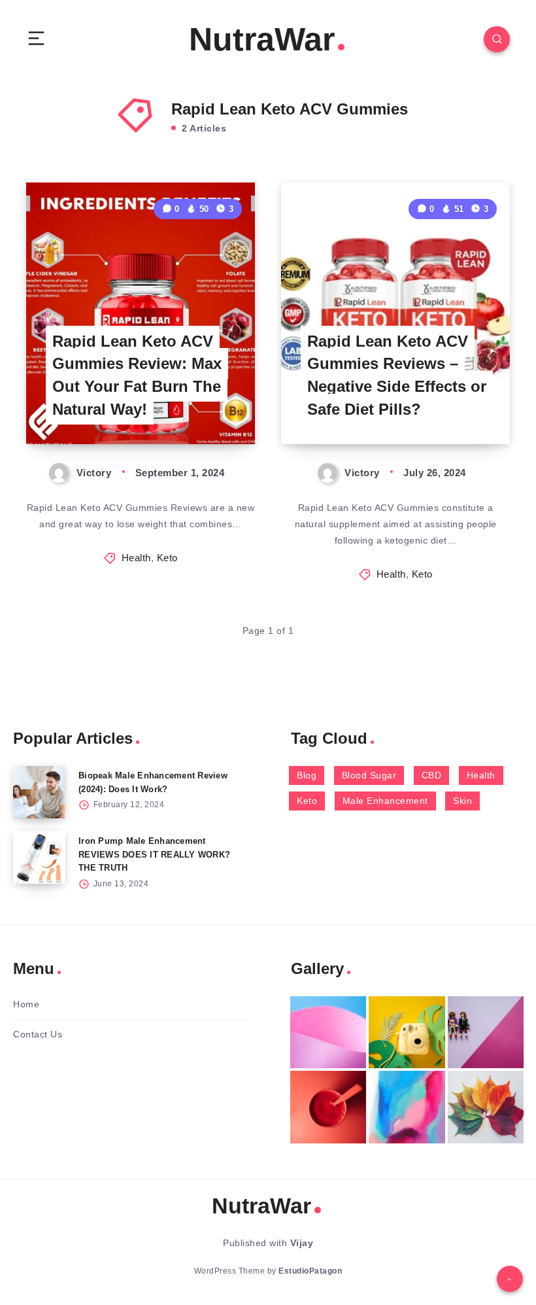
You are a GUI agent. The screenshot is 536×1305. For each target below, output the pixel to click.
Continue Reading (210, 406)
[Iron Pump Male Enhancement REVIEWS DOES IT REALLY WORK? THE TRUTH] (39, 857)
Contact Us (37, 1034)
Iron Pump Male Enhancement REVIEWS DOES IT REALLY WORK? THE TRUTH (154, 854)
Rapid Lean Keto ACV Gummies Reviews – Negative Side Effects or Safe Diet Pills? (396, 375)
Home (26, 1004)
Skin (462, 800)
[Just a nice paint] (406, 1107)
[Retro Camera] (406, 1032)
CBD (432, 775)
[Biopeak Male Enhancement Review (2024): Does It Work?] (39, 792)
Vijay (302, 1243)
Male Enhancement (385, 800)
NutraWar (262, 39)
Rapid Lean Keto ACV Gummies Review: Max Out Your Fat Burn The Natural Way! (137, 375)
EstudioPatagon (310, 1271)
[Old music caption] (486, 1032)
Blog (306, 775)
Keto (167, 557)
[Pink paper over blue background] (328, 1032)
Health (136, 557)
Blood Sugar (369, 775)
